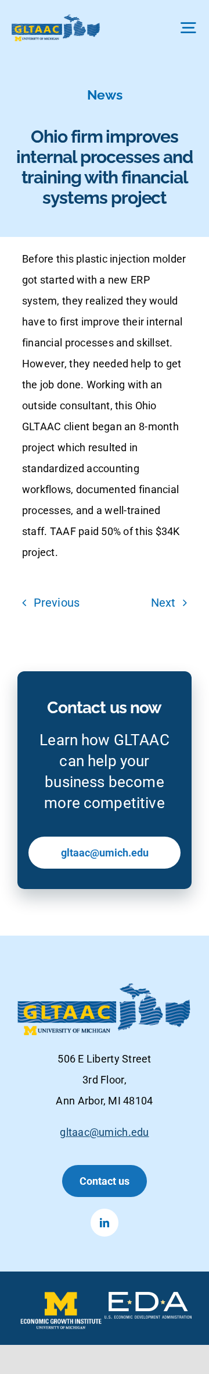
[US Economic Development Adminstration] (148, 1298)
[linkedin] (104, 1223)
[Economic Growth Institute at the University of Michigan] (61, 1298)
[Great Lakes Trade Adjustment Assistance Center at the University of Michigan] (56, 20)
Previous (57, 603)
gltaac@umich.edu (104, 1132)
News (104, 94)
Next (163, 603)
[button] (104, 1181)
